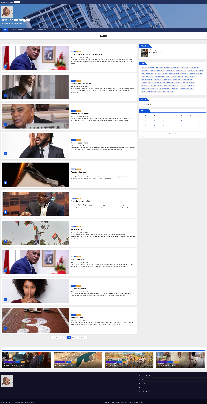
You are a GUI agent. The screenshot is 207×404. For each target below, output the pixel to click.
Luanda (176, 79)
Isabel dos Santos (196, 73)
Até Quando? (161, 363)
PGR (160, 85)
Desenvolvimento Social (61, 363)
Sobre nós (42, 30)
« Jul (142, 136)
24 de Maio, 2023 (77, 204)
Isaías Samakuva (147, 76)
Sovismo (174, 88)
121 (73, 337)
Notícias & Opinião (17, 30)
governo (184, 73)
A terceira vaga (77, 318)
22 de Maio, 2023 (77, 262)
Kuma (86, 57)
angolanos (195, 67)
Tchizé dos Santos (186, 88)
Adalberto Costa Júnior (172, 67)
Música (178, 82)
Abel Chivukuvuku (148, 67)
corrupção (170, 70)
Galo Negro (174, 73)
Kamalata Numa (147, 79)
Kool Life (31, 30)
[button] (203, 30)
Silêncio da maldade (79, 289)
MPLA (170, 82)
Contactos (54, 30)
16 (199, 122)
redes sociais (164, 88)
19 (163, 125)
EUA (157, 73)
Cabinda (145, 70)
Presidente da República (150, 88)
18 (154, 125)
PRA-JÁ (191, 85)
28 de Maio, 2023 (77, 116)
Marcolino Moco (147, 82)
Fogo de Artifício (68, 30)
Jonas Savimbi (160, 76)
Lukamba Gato (187, 79)
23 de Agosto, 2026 (156, 52)
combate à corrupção (157, 70)
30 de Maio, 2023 (77, 86)
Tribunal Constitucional (149, 91)
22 (190, 125)
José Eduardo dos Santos (175, 76)
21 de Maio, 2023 (77, 320)
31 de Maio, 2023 (77, 57)
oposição (145, 85)
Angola (185, 67)
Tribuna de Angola (15, 20)
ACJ (159, 67)
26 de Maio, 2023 (77, 175)
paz (153, 85)
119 (65, 337)
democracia (181, 70)
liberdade (167, 79)
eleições (191, 70)
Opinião (78, 51)
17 (145, 125)
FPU (164, 73)
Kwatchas (158, 79)
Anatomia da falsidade (80, 114)
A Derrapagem (153, 50)
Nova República (189, 82)
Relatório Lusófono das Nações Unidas (116, 363)
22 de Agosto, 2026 (114, 365)
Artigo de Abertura (9, 361)
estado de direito (147, 73)
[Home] (5, 30)
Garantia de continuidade (81, 201)
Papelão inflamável (78, 172)
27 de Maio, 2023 (77, 145)
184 (81, 337)
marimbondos (160, 82)
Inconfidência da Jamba (81, 84)
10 (145, 122)
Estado (199, 70)
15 (190, 122)
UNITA (161, 91)
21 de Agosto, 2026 (165, 365)
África (170, 91)
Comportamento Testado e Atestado (86, 54)
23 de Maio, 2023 (77, 232)
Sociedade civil (77, 229)
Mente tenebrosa (78, 259)
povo (183, 85)
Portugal (175, 85)
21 (181, 125)
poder (167, 85)
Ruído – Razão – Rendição (81, 143)
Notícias (73, 51)
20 (172, 125)
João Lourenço (190, 76)
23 (199, 125)
